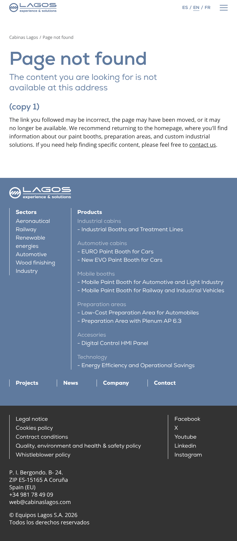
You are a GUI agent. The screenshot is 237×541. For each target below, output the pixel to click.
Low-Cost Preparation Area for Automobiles (140, 312)
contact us (202, 145)
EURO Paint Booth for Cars (117, 251)
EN (196, 7)
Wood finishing (35, 262)
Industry (27, 271)
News (70, 383)
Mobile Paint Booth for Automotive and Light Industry (152, 282)
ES (185, 7)
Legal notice (32, 419)
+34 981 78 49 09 (31, 494)
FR (207, 7)
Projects (27, 383)
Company (116, 383)
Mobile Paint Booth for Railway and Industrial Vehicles (152, 290)
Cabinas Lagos (23, 37)
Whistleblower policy (43, 454)
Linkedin (185, 445)
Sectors (26, 212)
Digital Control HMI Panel (114, 343)
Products (89, 212)
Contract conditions (42, 437)
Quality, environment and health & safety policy (78, 445)
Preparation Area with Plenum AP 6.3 (131, 321)
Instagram (188, 454)
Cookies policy (34, 428)
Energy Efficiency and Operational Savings (138, 365)
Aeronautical (33, 221)
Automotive (31, 254)
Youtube (185, 437)
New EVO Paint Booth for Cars (121, 260)
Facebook (187, 419)
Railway (26, 229)
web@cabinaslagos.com (40, 502)
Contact (165, 383)
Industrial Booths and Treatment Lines (132, 229)
